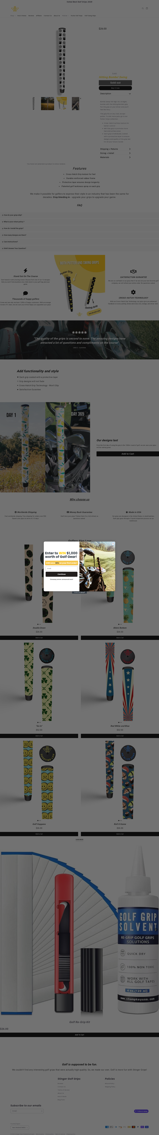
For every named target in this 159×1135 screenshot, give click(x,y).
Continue (62, 574)
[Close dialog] (113, 543)
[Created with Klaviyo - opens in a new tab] (79, 592)
